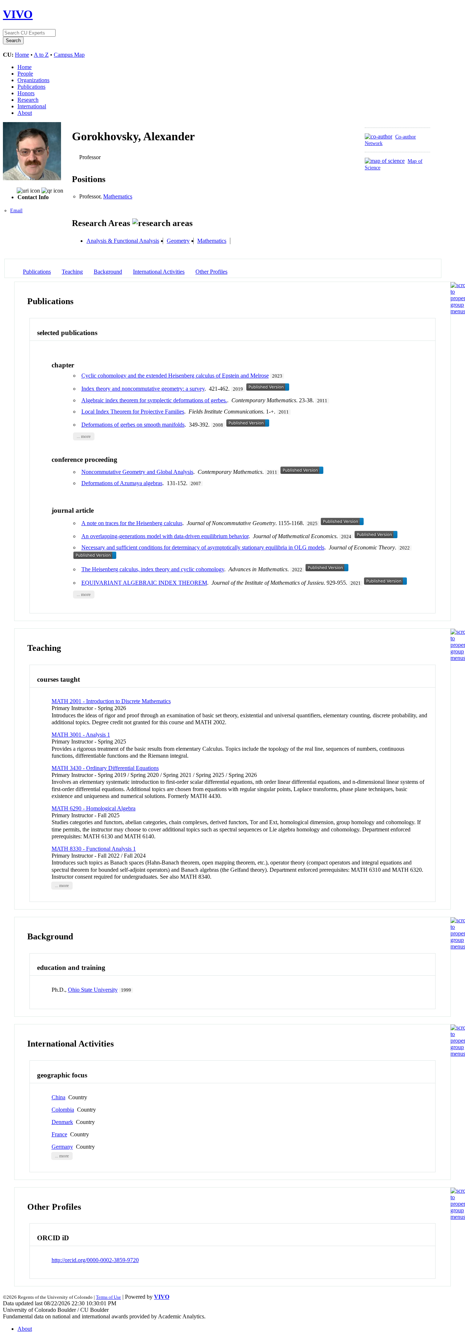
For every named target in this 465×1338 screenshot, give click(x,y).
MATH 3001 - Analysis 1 (81, 735)
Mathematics (117, 196)
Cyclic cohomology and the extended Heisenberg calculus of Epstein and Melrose (175, 375)
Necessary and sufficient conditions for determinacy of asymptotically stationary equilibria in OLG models (202, 547)
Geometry (178, 241)
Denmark (62, 1122)
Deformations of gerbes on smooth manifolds (133, 425)
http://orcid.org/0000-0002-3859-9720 (95, 1260)
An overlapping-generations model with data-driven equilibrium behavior (164, 536)
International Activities (159, 272)
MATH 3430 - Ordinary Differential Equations (105, 768)
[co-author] (378, 136)
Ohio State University (93, 990)
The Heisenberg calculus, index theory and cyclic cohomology (152, 569)
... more (84, 436)
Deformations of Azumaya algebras (121, 483)
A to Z (41, 55)
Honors (26, 93)
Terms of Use (108, 1297)
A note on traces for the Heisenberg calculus (131, 523)
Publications (31, 87)
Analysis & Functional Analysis (122, 241)
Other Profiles (211, 272)
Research (28, 100)
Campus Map (69, 55)
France (59, 1134)
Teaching (72, 272)
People (25, 73)
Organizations (33, 80)
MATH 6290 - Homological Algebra (94, 808)
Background (108, 272)
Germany (62, 1147)
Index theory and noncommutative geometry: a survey (143, 389)
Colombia (63, 1110)
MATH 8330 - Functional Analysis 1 (94, 849)
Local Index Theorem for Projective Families (132, 411)
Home (22, 55)
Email (16, 210)
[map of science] (385, 161)
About (24, 113)
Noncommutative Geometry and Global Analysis (137, 472)
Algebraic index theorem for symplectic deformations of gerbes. (154, 400)
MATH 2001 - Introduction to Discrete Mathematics (111, 701)
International (31, 106)
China (58, 1097)
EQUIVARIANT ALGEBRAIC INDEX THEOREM (144, 583)
